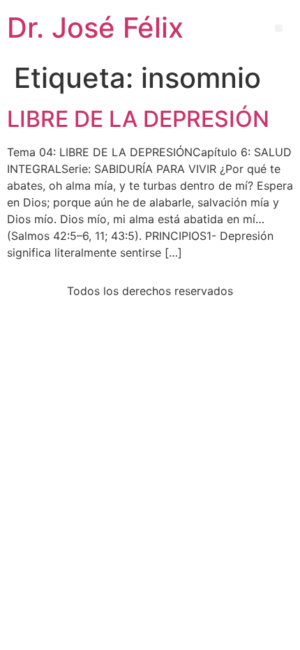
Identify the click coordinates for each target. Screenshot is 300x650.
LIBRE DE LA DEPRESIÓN (138, 119)
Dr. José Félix (95, 27)
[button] (279, 28)
